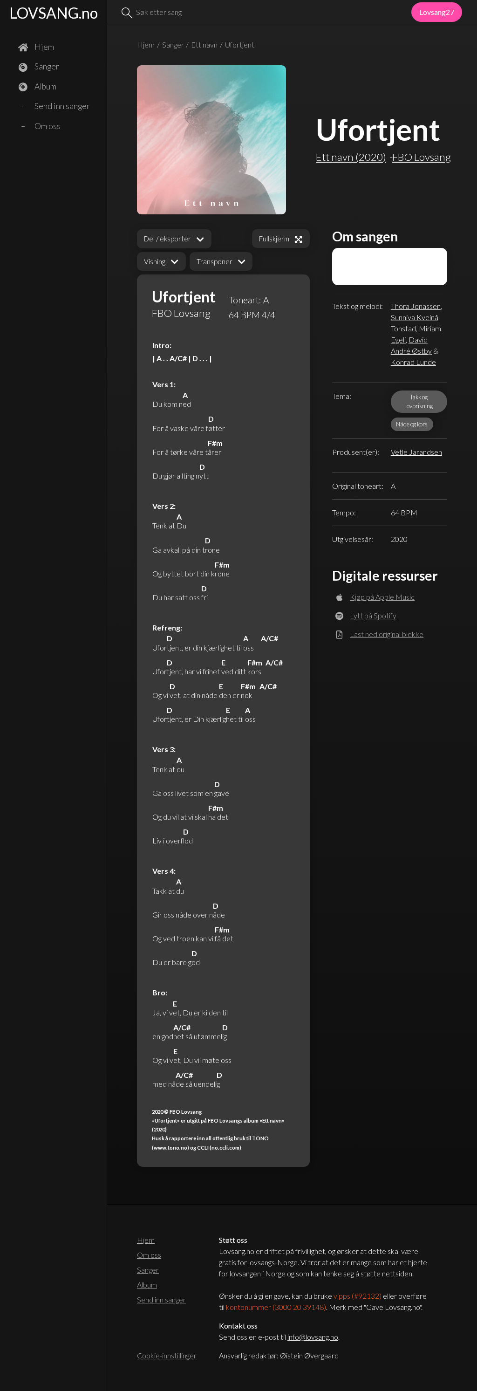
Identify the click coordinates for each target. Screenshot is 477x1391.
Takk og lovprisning (419, 401)
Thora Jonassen (416, 305)
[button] (161, 261)
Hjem (146, 44)
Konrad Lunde (413, 361)
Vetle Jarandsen (416, 451)
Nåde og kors (412, 424)
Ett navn (204, 44)
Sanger (173, 44)
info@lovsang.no (312, 1336)
